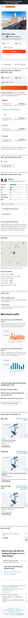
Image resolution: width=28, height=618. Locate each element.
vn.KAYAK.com (10, 608)
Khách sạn (17, 608)
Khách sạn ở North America (9, 610)
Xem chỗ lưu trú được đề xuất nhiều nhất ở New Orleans (21, 487)
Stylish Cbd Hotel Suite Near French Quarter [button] (12, 507)
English (16, 3)
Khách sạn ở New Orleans (10, 574)
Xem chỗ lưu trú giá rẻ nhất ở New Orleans (21, 452)
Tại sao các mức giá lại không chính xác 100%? (13, 600)
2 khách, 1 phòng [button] (8, 47)
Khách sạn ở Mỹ (19, 610)
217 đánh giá (17, 36)
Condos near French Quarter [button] (8, 440)
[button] (26, 2)
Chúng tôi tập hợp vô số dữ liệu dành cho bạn (12, 597)
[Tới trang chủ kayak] (10, 7)
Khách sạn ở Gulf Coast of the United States (13, 613)
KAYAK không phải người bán (10, 594)
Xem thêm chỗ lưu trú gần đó (21, 419)
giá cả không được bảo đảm (8, 590)
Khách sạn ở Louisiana (13, 611)
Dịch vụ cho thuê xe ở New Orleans (12, 571)
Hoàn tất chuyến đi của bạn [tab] (10, 560)
